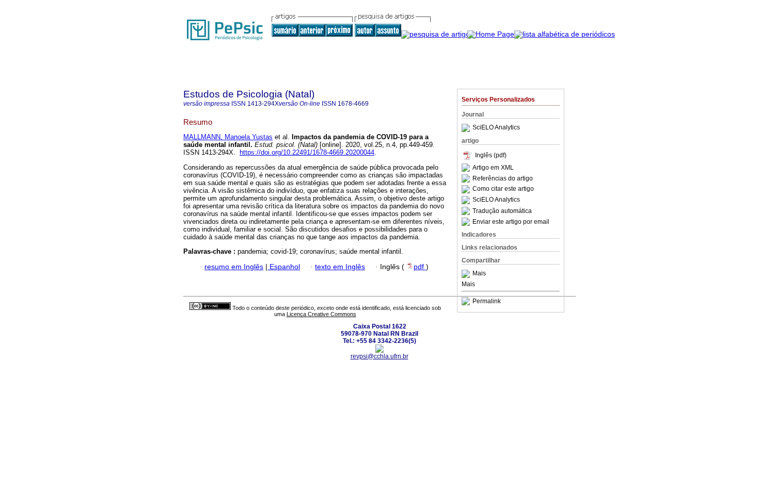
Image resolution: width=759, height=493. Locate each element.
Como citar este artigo (503, 189)
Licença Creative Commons (321, 314)
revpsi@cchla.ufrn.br (379, 356)
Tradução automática (502, 211)
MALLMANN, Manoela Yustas (228, 137)
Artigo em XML (493, 167)
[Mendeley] (467, 273)
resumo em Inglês (233, 267)
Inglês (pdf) (491, 155)
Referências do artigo (502, 178)
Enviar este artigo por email (510, 221)
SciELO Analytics (496, 128)
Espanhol (283, 267)
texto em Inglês (340, 267)
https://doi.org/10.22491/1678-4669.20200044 (307, 152)
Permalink (486, 301)
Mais (479, 273)
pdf (420, 267)
